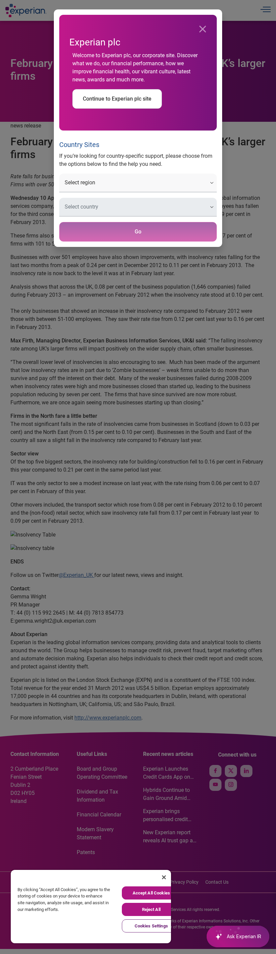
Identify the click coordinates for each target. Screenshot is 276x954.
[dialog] (138, 477)
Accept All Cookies (151, 892)
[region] (91, 906)
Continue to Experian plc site (117, 99)
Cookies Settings (151, 925)
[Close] (203, 29)
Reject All (151, 909)
